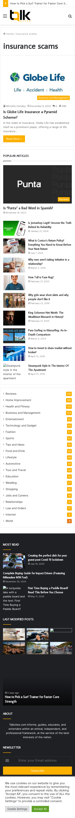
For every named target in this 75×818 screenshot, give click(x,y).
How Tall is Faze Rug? (41, 277)
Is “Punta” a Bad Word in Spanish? (28, 208)
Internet (11, 514)
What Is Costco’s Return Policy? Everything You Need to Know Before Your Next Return (49, 245)
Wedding (11, 482)
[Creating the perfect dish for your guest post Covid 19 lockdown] (14, 560)
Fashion (11, 431)
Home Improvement (18, 400)
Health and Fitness (18, 406)
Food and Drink (15, 451)
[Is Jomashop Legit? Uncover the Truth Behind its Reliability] (14, 228)
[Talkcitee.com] (20, 16)
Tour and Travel (16, 470)
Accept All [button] (40, 808)
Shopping (12, 489)
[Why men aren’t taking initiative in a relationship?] (14, 265)
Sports (10, 438)
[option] (37, 684)
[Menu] (5, 17)
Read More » (14, 138)
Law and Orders (16, 508)
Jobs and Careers (17, 495)
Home (10, 33)
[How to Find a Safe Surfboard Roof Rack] (38, 634)
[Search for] (70, 17)
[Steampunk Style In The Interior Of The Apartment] (14, 372)
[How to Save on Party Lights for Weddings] (14, 648)
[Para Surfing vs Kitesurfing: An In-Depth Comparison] (14, 335)
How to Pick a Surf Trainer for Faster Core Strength (42, 3)
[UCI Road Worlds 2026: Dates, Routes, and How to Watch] (61, 648)
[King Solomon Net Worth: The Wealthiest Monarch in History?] (14, 318)
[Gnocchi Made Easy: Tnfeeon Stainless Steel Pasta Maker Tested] (14, 634)
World (9, 520)
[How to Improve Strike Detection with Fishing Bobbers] (38, 648)
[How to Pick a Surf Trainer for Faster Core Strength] (61, 634)
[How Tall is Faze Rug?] (14, 282)
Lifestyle (11, 457)
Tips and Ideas (15, 444)
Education (12, 476)
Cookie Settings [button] (17, 808)
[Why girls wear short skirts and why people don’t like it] (14, 300)
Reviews (11, 393)
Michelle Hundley (16, 106)
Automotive (13, 463)
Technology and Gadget (21, 425)
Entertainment (15, 419)
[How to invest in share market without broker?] (14, 353)
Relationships (14, 501)
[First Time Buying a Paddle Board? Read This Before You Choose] (14, 598)
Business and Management (23, 412)
